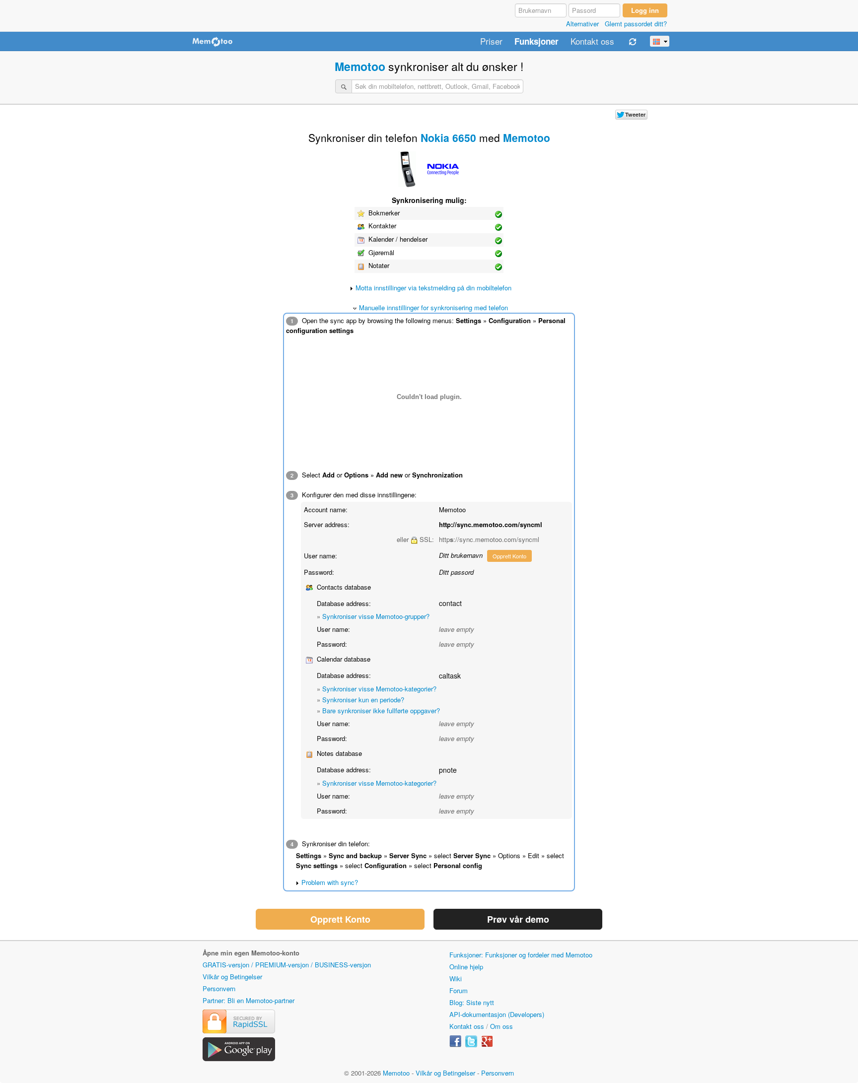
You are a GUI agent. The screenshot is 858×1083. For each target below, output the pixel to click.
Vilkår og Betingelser (232, 976)
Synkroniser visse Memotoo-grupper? (375, 616)
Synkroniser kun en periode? (363, 699)
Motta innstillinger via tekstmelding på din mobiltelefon (433, 287)
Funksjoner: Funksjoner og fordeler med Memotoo (520, 954)
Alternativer (582, 23)
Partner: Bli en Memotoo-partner (248, 1000)
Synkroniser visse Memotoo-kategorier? (379, 688)
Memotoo (360, 66)
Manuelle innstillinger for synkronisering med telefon (433, 307)
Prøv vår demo (518, 919)
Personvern (219, 988)
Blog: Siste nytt (471, 1002)
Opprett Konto (509, 556)
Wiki (455, 978)
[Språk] (659, 41)
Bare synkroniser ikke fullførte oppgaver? (381, 710)
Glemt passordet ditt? (636, 23)
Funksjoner (536, 42)
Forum (458, 990)
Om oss (501, 1026)
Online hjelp (466, 966)
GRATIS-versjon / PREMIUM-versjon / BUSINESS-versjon (287, 964)
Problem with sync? (329, 882)
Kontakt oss (592, 42)
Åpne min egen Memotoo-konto (251, 952)
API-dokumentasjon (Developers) (496, 1014)
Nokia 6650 (448, 137)
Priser (491, 42)
